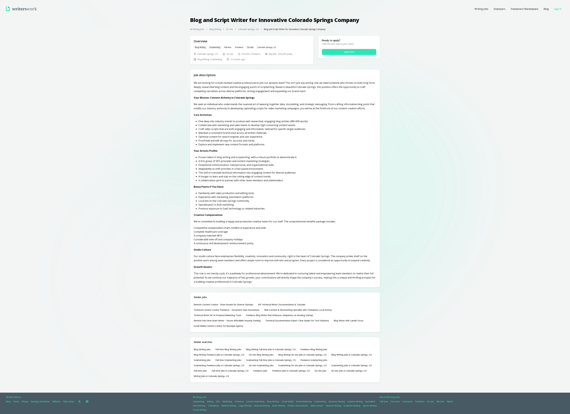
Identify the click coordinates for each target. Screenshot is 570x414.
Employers (499, 9)
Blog (546, 9)
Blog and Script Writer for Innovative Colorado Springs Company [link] (295, 29)
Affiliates (56, 401)
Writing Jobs (481, 9)
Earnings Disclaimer (40, 401)
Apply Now (349, 51)
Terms (16, 401)
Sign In (558, 9)
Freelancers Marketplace (524, 9)
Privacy (25, 401)
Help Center (68, 401)
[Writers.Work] (21, 9)
